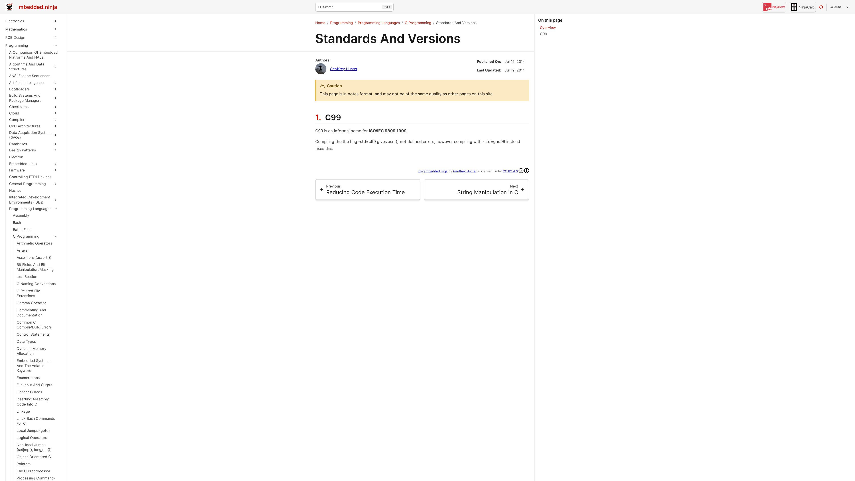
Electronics (14, 21)
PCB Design (15, 37)
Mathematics (16, 29)
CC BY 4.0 (510, 171)
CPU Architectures (24, 126)
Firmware (17, 170)
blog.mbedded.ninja (433, 171)
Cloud (14, 113)
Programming (16, 45)
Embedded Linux (23, 163)
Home (320, 22)
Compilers (17, 119)
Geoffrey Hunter (343, 69)
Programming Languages (30, 208)
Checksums (18, 106)
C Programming (26, 236)
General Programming (27, 183)
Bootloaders (19, 89)
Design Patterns (22, 150)
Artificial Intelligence (26, 82)
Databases (18, 144)
